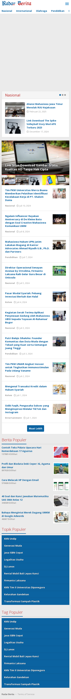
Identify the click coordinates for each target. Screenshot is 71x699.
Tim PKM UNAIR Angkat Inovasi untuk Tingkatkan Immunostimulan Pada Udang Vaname (27, 367)
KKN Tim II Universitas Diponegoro (24, 587)
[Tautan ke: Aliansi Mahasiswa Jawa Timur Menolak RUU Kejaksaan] (15, 109)
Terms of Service (26, 694)
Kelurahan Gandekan (16, 594)
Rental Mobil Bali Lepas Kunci (21, 573)
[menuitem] (8, 180)
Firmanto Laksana (15, 580)
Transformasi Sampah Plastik (22, 601)
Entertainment (13, 417)
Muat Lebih (35, 428)
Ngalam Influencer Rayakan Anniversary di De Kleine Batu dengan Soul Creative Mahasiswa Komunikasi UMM (25, 221)
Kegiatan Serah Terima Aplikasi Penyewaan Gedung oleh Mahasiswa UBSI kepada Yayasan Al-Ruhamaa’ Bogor (27, 317)
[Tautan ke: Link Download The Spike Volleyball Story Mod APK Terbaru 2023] (15, 126)
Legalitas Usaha (13, 559)
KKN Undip (10, 538)
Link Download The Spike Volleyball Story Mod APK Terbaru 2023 (41, 124)
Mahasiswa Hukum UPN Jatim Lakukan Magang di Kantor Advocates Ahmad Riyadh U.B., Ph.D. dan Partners (27, 246)
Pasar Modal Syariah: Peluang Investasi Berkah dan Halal (23, 294)
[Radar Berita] (16, 2)
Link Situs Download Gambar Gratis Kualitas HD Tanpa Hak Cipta (31, 167)
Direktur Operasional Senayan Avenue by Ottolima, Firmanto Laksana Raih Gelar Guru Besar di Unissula (25, 272)
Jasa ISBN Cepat (13, 552)
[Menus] (67, 4)
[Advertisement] (35, 52)
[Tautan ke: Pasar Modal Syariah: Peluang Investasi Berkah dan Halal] (59, 296)
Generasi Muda (13, 545)
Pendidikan (11, 257)
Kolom (8, 302)
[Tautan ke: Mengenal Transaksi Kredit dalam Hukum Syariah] (59, 389)
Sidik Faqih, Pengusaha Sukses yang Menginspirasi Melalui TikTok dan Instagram (27, 409)
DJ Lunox (9, 566)
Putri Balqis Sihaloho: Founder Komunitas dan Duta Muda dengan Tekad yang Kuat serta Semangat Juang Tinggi (26, 343)
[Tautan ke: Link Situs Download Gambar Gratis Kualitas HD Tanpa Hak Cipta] (35, 158)
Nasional (12, 94)
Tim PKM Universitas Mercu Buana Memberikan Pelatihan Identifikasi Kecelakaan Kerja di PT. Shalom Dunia (26, 195)
